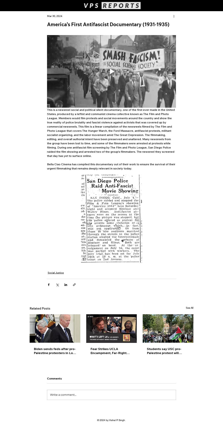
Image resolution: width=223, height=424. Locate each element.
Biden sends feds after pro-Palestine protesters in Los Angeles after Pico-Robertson (55, 351)
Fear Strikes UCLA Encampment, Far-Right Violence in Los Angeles (108, 351)
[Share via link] (74, 284)
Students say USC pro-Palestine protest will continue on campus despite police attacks (164, 351)
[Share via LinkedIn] (65, 284)
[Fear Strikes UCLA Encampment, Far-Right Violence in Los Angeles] (111, 328)
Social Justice (56, 272)
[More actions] (174, 16)
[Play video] (111, 71)
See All (189, 307)
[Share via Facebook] (48, 284)
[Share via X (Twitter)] (57, 284)
